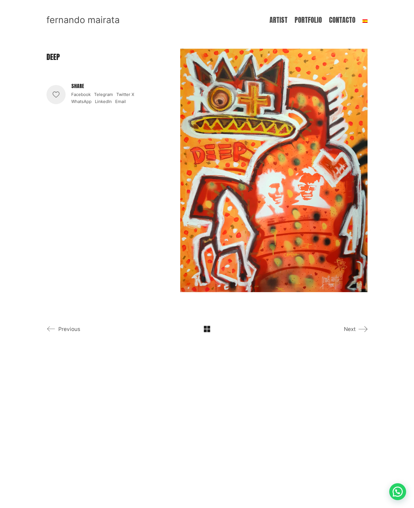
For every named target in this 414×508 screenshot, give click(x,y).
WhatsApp (81, 101)
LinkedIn (103, 101)
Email (120, 101)
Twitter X (125, 94)
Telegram (103, 94)
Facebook (81, 94)
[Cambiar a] (365, 19)
